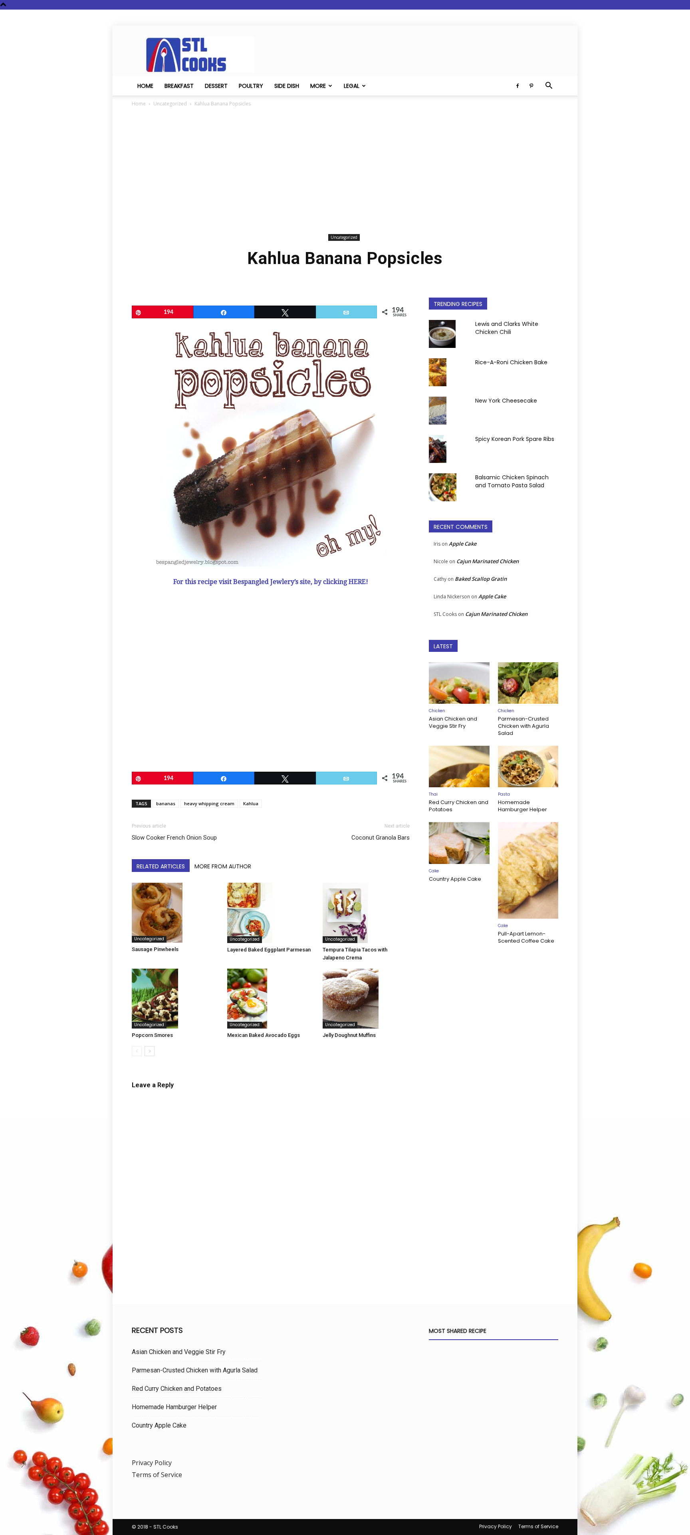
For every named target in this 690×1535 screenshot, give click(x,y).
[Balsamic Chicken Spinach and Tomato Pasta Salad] (442, 487)
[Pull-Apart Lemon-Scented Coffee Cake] (528, 870)
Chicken (437, 711)
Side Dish (286, 86)
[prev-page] (137, 1051)
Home (145, 86)
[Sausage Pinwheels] (175, 913)
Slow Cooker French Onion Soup (174, 837)
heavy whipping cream (209, 803)
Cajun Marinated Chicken (487, 561)
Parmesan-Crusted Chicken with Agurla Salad (523, 726)
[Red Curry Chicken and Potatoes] (459, 766)
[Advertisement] (345, 172)
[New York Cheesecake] (437, 411)
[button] (548, 86)
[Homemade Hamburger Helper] (528, 766)
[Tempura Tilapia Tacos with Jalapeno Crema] (366, 913)
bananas (165, 803)
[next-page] (150, 1051)
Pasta (504, 794)
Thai (433, 794)
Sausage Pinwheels (155, 949)
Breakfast (179, 86)
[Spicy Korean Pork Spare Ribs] (437, 449)
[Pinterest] (531, 85)
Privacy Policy (152, 1462)
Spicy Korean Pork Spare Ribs (514, 439)
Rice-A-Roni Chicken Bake (511, 362)
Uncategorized (170, 103)
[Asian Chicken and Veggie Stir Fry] (459, 683)
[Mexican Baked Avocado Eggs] (270, 999)
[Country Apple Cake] (459, 843)
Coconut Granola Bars (380, 837)
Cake (434, 871)
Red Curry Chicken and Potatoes (458, 805)
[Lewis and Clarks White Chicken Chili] (442, 334)
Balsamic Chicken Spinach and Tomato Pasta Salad (512, 481)
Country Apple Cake (455, 879)
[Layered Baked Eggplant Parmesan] (270, 913)
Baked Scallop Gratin (481, 578)
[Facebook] (517, 85)
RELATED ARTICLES (161, 866)
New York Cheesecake (506, 401)
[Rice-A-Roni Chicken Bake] (437, 372)
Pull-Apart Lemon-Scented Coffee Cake (526, 937)
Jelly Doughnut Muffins (349, 1035)
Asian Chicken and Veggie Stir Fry (453, 722)
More (318, 86)
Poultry (251, 86)
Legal (351, 86)
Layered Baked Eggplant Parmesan (269, 950)
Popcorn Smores (152, 1035)
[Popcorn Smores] (175, 999)
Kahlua (250, 803)
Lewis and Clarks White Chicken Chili (506, 328)
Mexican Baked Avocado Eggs (263, 1035)
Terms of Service (157, 1474)
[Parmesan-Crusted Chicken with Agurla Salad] (528, 683)
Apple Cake (462, 543)
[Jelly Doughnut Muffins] (366, 999)
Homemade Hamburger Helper (522, 805)
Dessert (216, 86)
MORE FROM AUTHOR (222, 866)
